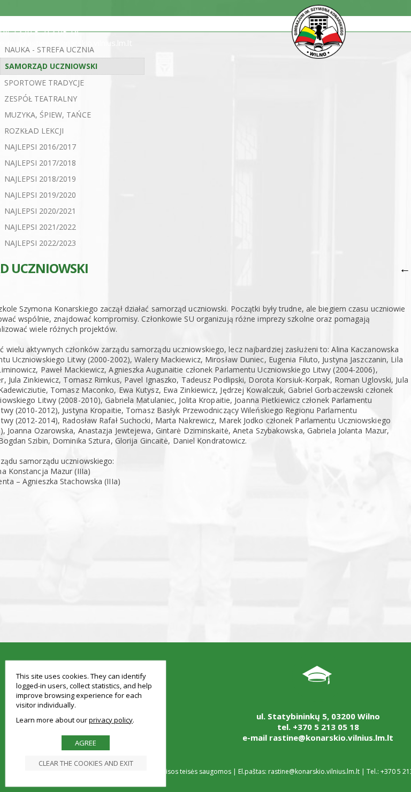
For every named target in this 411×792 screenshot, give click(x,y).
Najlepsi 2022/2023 (40, 243)
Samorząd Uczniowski (51, 66)
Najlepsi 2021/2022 (40, 227)
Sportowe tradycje (44, 82)
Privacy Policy (111, 720)
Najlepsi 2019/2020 (40, 195)
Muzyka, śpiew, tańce (47, 115)
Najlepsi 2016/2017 (40, 147)
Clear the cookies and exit (86, 763)
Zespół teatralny (40, 99)
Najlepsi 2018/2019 (40, 179)
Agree (85, 743)
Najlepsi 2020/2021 (40, 211)
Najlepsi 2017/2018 (40, 163)
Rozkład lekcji (34, 131)
